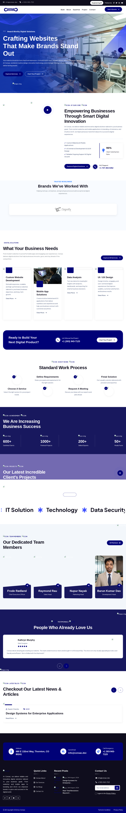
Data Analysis (74, 277)
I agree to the (106, 793)
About (68, 10)
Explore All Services (110, 258)
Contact (92, 10)
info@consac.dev (11, 2)
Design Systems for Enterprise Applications (34, 713)
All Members (113, 543)
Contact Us (39, 791)
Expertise (76, 10)
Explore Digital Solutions (76, 166)
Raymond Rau (47, 590)
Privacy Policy (118, 810)
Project (84, 10)
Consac (22, 810)
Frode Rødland (17, 590)
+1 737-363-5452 (106, 168)
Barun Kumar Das (109, 590)
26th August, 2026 (73, 777)
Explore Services (12, 74)
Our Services (40, 782)
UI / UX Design (105, 277)
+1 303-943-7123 (28, 2)
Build (62, 10)
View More (10, 298)
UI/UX (28, 709)
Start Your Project (34, 74)
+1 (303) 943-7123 (71, 341)
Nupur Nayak (78, 590)
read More (10, 718)
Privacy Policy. (111, 793)
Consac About (40, 778)
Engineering (96, 3)
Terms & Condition (104, 810)
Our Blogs (39, 787)
